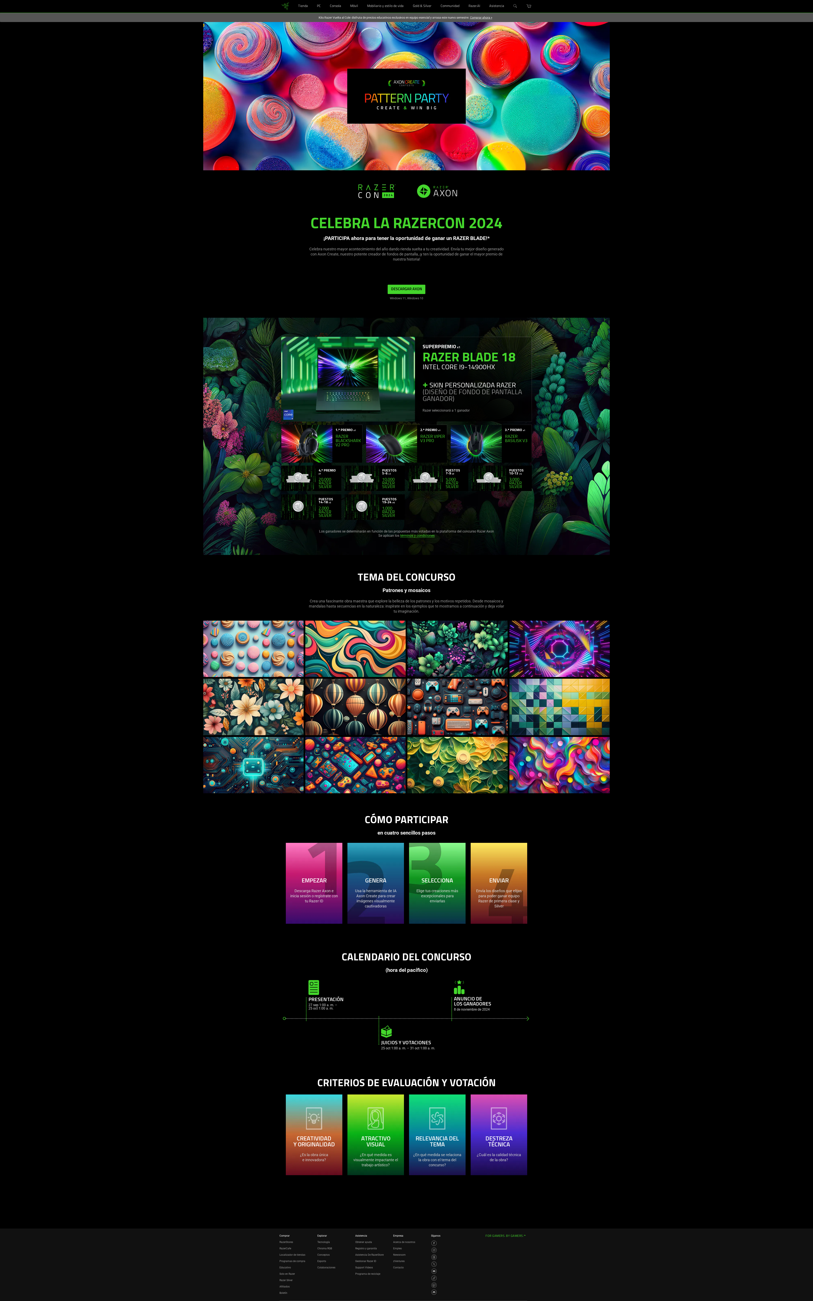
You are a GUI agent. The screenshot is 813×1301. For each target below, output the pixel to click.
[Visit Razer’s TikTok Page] (434, 1278)
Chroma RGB (324, 1248)
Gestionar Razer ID (365, 1261)
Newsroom (399, 1254)
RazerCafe (285, 1248)
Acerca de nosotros (404, 1242)
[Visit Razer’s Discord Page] (434, 1292)
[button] (529, 6)
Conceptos (323, 1254)
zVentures (399, 1261)
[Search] (515, 6)
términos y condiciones (417, 536)
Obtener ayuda (363, 1242)
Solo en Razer (287, 1273)
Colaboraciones (326, 1267)
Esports (321, 1261)
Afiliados (284, 1286)
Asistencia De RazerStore (369, 1254)
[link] (285, 6)
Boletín (283, 1292)
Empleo (397, 1248)
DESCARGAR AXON (406, 289)
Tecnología (323, 1242)
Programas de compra (292, 1261)
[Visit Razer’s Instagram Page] (434, 1250)
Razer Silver (286, 1280)
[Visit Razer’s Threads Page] (434, 1257)
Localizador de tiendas (292, 1254)
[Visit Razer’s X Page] (434, 1264)
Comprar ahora (481, 17)
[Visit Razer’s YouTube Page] (434, 1271)
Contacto (398, 1267)
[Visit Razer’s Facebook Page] (434, 1243)
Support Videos (364, 1267)
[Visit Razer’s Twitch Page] (434, 1285)
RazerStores (286, 1242)
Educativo (285, 1267)
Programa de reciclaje (367, 1273)
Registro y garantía (366, 1248)
